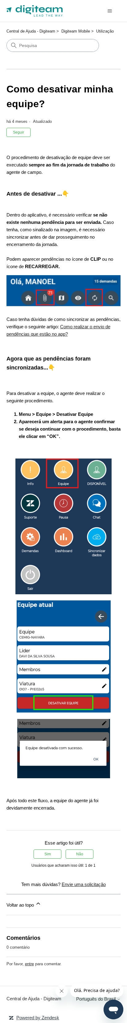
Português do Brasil (96, 999)
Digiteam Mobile (75, 31)
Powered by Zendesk (37, 1017)
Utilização (105, 31)
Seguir (18, 132)
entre (29, 964)
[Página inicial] (34, 11)
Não (79, 854)
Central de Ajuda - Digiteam (30, 31)
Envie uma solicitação (84, 884)
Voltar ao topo (20, 905)
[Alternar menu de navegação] (110, 11)
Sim (47, 854)
